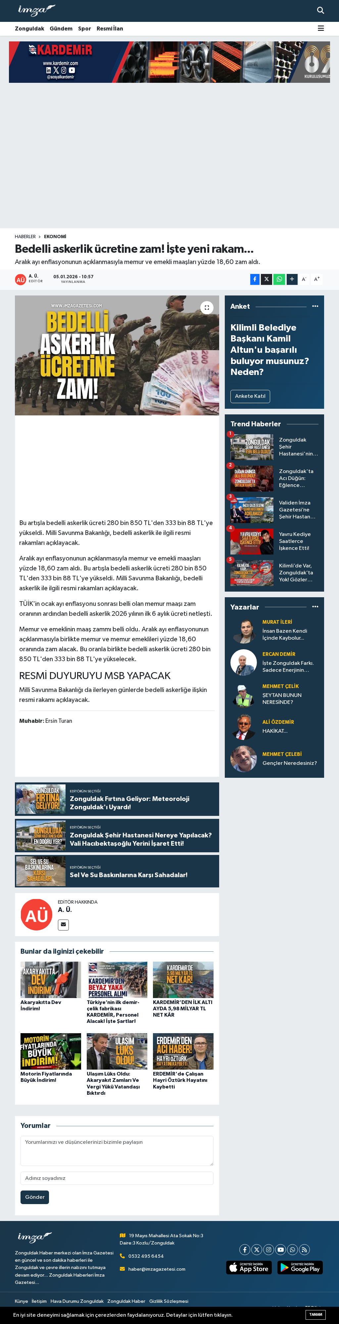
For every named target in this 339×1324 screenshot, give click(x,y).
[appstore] (249, 1267)
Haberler (25, 237)
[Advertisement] (169, 176)
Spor (84, 28)
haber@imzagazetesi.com (156, 1269)
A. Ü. (65, 910)
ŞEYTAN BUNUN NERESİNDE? (282, 699)
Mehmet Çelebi (282, 754)
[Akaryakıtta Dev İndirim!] (51, 979)
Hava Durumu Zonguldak (77, 1301)
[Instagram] (268, 1249)
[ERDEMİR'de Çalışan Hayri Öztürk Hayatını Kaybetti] (183, 1051)
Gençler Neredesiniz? (290, 763)
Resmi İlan (110, 28)
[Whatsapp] (292, 1249)
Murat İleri (277, 622)
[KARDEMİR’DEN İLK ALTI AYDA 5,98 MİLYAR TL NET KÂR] (183, 979)
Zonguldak (29, 28)
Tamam (315, 1314)
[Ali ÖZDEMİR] (243, 726)
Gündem (61, 28)
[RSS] (304, 1249)
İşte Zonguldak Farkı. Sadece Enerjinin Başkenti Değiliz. (288, 667)
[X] (256, 1249)
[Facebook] (244, 1249)
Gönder (35, 1197)
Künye (21, 1301)
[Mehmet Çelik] (243, 694)
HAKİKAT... (275, 731)
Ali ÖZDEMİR (278, 722)
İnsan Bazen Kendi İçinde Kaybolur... (285, 634)
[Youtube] (280, 1249)
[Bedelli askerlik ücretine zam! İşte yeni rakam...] (117, 355)
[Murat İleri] (243, 630)
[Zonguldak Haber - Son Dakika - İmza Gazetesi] (40, 11)
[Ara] (320, 11)
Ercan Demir (279, 654)
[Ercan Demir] (243, 662)
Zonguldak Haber (126, 1301)
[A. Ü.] (36, 914)
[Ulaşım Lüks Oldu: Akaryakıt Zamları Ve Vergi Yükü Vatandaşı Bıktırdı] (117, 1051)
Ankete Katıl (250, 396)
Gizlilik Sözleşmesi (168, 1301)
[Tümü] (315, 306)
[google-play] (300, 1267)
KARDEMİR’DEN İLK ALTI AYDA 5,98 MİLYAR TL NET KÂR (183, 1009)
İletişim (39, 1301)
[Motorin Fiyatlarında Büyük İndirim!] (51, 1051)
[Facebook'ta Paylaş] (255, 279)
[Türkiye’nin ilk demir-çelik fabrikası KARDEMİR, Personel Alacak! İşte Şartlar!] (117, 979)
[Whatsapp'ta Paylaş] (279, 279)
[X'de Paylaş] (266, 279)
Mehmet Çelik (281, 686)
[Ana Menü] (321, 29)
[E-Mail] (63, 925)
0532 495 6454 (146, 1256)
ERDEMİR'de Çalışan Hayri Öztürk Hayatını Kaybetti (180, 1080)
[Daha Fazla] (292, 279)
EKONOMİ (55, 237)
